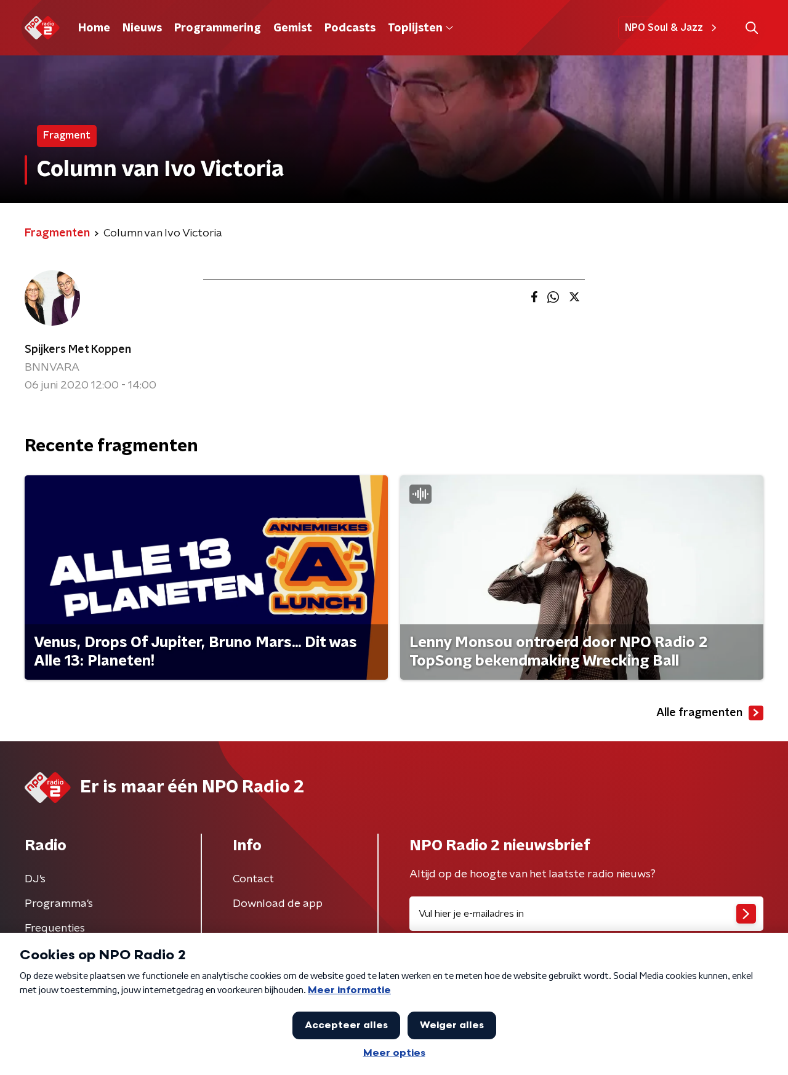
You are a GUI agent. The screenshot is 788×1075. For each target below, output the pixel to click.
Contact (253, 879)
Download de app (278, 903)
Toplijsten (415, 28)
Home (94, 28)
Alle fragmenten (699, 713)
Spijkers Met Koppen (78, 349)
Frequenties (55, 928)
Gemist (292, 28)
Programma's (59, 903)
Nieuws (142, 28)
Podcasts (350, 28)
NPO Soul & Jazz (664, 28)
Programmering (217, 28)
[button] (751, 28)
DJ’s (35, 879)
